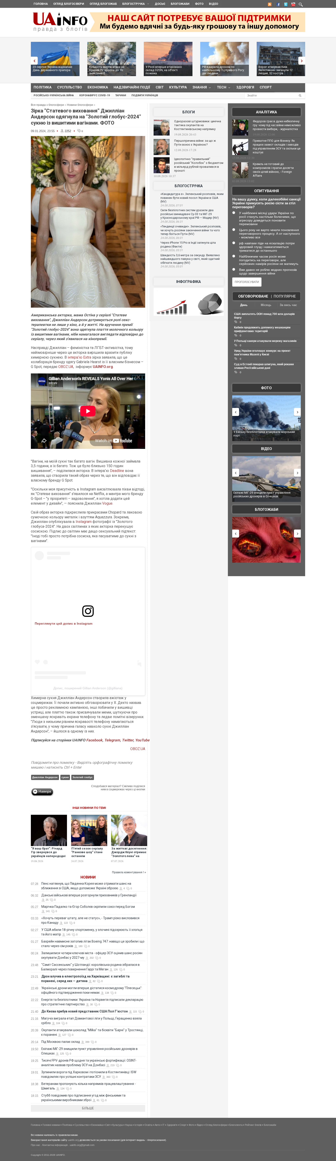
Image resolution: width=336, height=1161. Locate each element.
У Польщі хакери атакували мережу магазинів (265, 341)
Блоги (188, 112)
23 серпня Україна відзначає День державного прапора (52, 68)
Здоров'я (245, 87)
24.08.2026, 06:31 (171, 221)
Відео (213, 3)
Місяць (266, 305)
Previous (33, 61)
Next (302, 61)
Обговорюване (253, 296)
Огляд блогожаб (103, 3)
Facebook (94, 740)
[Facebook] (277, 5)
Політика (43, 87)
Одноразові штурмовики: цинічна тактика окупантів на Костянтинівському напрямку (197, 125)
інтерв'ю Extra (79, 357)
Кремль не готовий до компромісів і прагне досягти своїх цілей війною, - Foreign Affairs (273, 169)
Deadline (117, 471)
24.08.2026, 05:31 (171, 250)
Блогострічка (132, 4)
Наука (128, 1125)
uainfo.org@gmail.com (82, 1145)
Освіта (148, 1125)
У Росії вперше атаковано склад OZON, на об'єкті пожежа (164, 70)
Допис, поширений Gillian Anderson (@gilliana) (88, 688)
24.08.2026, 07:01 (171, 205)
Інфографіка (188, 282)
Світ (160, 87)
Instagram (84, 521)
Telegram (112, 740)
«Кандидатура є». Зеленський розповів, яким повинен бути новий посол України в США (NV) (192, 197)
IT (163, 1125)
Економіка (98, 87)
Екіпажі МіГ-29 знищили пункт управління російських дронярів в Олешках (262, 494)
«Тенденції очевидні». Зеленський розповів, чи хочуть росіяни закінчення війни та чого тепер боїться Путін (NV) (190, 230)
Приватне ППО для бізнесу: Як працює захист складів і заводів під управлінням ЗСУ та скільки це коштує (276, 146)
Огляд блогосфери (68, 3)
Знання (198, 88)
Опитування (266, 191)
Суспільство (69, 87)
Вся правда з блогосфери (47, 105)
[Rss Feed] (269, 5)
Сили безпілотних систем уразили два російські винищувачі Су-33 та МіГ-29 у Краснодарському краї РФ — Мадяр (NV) (189, 213)
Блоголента (236, 1125)
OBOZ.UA (65, 367)
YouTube (142, 740)
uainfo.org (73, 1140)
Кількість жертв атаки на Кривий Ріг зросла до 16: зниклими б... (106, 70)
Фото (199, 3)
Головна (41, 3)
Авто (157, 1125)
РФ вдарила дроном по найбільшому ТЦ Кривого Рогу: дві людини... (223, 70)
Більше (88, 1108)
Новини (88, 877)
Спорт (266, 87)
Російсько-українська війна (54, 95)
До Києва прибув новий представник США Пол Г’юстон (84, 1011)
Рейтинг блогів (253, 1125)
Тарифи (120, 95)
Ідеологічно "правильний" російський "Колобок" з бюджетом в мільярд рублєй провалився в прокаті (198, 164)
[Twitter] (284, 5)
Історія (138, 1125)
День (244, 305)
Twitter (127, 740)
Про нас (35, 1145)
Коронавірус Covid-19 (94, 95)
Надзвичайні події (132, 87)
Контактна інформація (55, 1145)
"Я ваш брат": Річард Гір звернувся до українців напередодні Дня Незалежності (48, 854)
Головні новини (51, 1125)
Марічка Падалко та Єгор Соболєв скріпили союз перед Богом (88, 906)
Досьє (160, 3)
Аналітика (266, 112)
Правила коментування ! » (129, 872)
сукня (65, 777)
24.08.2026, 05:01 (171, 266)
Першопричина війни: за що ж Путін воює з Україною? (195, 142)
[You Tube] (292, 5)
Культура (178, 87)
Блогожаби (180, 3)
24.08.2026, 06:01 (171, 238)
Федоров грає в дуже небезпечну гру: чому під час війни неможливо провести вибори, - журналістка (277, 125)
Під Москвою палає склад (60, 1042)
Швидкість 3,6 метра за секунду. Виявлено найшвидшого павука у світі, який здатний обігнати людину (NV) (190, 258)
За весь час (288, 305)
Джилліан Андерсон (45, 777)
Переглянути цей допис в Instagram (63, 623)
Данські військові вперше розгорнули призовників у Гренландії (88, 895)
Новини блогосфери (80, 105)
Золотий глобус (82, 777)
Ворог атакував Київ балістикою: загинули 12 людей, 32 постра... (276, 70)
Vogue (107, 503)
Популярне (285, 296)
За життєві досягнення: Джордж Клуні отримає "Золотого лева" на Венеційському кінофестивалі (129, 856)
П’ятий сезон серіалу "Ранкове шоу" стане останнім (87, 852)
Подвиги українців (144, 95)
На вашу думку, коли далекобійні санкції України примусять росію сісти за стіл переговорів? (266, 203)
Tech (220, 88)
